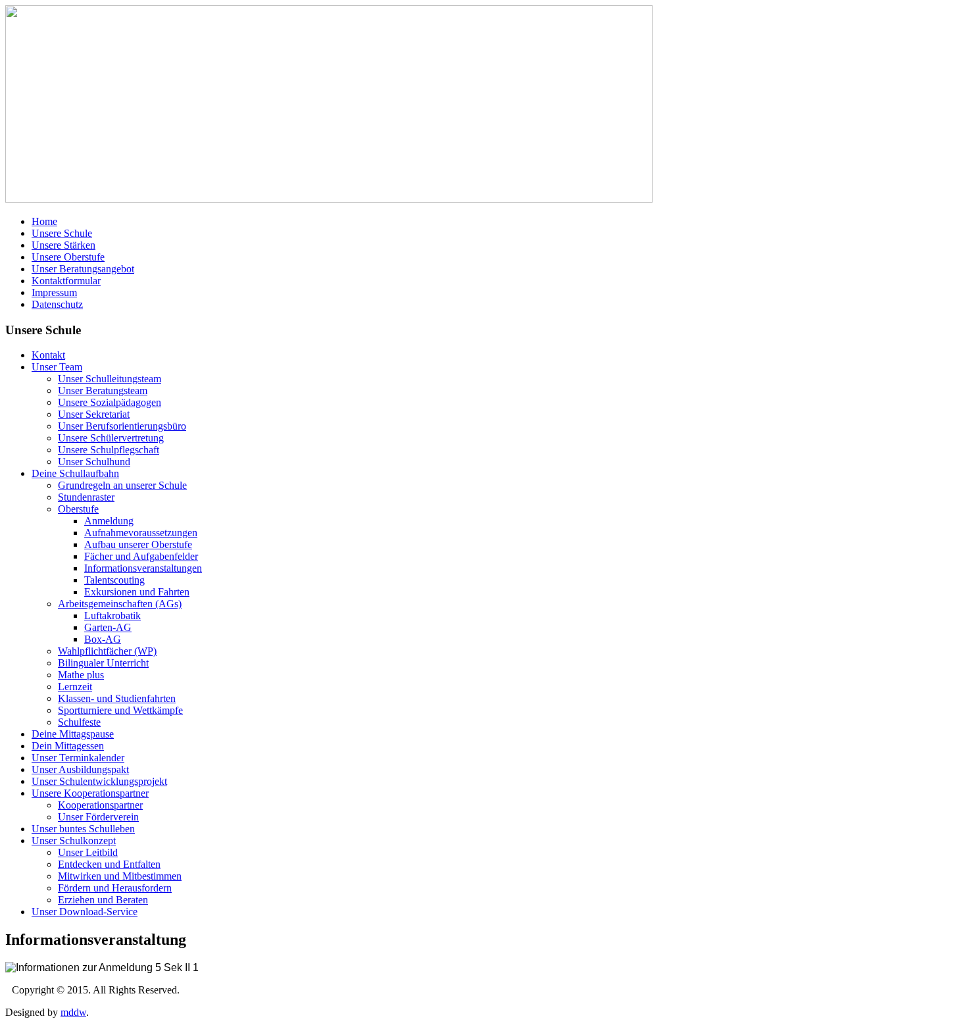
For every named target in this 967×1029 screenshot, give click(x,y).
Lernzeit (75, 686)
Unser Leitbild (88, 852)
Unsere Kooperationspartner (90, 793)
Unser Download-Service (84, 911)
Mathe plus (81, 674)
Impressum (54, 292)
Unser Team (57, 366)
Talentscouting (114, 580)
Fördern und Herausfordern (115, 887)
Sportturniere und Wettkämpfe (120, 710)
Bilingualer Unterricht (103, 662)
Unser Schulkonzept (74, 840)
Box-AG (102, 639)
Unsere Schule (62, 233)
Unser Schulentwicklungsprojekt (99, 781)
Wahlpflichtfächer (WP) (107, 651)
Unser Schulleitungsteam (109, 378)
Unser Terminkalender (78, 757)
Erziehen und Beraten (103, 899)
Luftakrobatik (112, 615)
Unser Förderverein (98, 816)
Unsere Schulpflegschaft (108, 449)
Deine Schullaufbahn (75, 473)
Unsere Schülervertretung (111, 437)
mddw (73, 1012)
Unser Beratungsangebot (83, 268)
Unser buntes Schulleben (83, 828)
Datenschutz (57, 304)
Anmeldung (109, 520)
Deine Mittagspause (73, 734)
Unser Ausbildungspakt (80, 769)
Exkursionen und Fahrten (136, 591)
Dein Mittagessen (68, 745)
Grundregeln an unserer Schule (122, 485)
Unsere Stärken (63, 245)
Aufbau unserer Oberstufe (138, 544)
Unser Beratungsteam (102, 390)
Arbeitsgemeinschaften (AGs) (120, 603)
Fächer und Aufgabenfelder (141, 556)
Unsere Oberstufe (68, 257)
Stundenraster (86, 497)
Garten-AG (108, 627)
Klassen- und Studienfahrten (117, 698)
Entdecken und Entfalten (109, 864)
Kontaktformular (66, 280)
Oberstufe (78, 508)
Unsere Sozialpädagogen (109, 402)
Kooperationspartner (100, 805)
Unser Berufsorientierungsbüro (122, 426)
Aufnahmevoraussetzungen (140, 532)
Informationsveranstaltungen (143, 568)
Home (44, 221)
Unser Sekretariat (94, 414)
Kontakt (48, 355)
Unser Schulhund (94, 461)
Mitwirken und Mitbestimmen (120, 876)
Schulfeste (79, 722)
